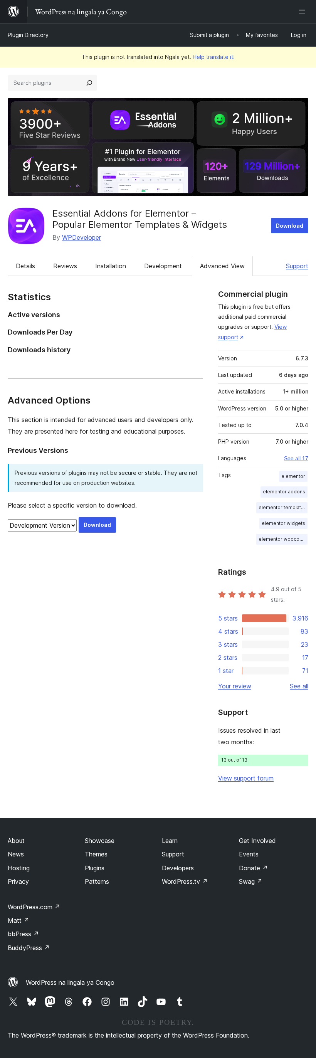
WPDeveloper (81, 237)
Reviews (65, 266)
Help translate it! (214, 57)
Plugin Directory (28, 35)
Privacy (18, 881)
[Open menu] (303, 11)
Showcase (99, 840)
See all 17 (296, 458)
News (16, 854)
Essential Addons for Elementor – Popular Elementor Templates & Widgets (139, 219)
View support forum (246, 778)
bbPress (23, 934)
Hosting (19, 868)
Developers (178, 868)
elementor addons (284, 492)
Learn (170, 840)
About (16, 840)
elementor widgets (283, 523)
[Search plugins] (89, 83)
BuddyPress (29, 948)
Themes (96, 854)
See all (299, 686)
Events (249, 854)
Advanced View (222, 266)
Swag (250, 881)
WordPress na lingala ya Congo (70, 982)
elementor (293, 476)
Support (297, 266)
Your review (234, 686)
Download (289, 225)
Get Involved (257, 840)
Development (163, 266)
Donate (253, 868)
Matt (18, 920)
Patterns (97, 881)
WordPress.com (34, 907)
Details (25, 266)
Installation (110, 266)
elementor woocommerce (283, 539)
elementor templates (283, 507)
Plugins (94, 868)
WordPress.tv (185, 881)
